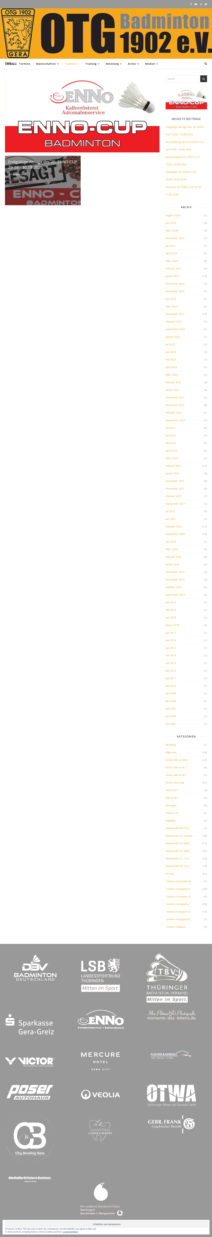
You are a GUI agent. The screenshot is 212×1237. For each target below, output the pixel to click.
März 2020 (172, 549)
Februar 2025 (173, 268)
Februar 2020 (173, 556)
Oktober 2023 (174, 321)
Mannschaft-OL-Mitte (178, 843)
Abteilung (112, 63)
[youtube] (196, 4)
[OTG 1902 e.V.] (106, 33)
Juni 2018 (171, 617)
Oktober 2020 (174, 526)
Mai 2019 (171, 609)
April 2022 (171, 450)
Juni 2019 (171, 602)
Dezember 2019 (175, 572)
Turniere (70, 63)
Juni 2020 (171, 541)
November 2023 (175, 314)
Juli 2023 (170, 344)
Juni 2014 (171, 655)
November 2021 (175, 488)
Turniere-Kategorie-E (178, 919)
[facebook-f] (191, 4)
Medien (150, 63)
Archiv (132, 63)
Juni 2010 (171, 685)
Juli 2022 (170, 427)
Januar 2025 (172, 276)
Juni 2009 (171, 693)
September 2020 (175, 534)
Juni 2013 (171, 663)
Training (91, 63)
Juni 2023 (171, 351)
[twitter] (206, 4)
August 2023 (173, 336)
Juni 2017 (171, 632)
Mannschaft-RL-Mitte (178, 850)
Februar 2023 (173, 382)
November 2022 (175, 405)
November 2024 (175, 291)
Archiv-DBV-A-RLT (176, 767)
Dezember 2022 (175, 397)
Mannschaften (46, 63)
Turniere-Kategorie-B (178, 896)
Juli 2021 (170, 511)
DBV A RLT (172, 790)
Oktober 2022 (174, 412)
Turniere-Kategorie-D (178, 911)
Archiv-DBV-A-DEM (176, 759)
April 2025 (171, 253)
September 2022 (175, 420)
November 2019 (175, 579)
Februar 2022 (173, 465)
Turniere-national (175, 926)
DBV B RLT (172, 797)
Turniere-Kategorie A (178, 888)
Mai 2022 (171, 443)
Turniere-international (178, 881)
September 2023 (175, 329)
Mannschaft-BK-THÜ (177, 828)
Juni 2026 (171, 223)
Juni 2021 (171, 518)
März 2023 (172, 374)
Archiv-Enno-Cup (175, 782)
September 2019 (175, 594)
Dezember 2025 (175, 238)
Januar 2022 (172, 473)
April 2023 (171, 367)
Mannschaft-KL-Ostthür (179, 835)
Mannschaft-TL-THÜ (177, 858)
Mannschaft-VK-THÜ (177, 866)
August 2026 (173, 215)
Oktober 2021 (174, 496)
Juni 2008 (171, 701)
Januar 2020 (172, 564)
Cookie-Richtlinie (70, 1231)
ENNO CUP (172, 813)
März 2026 (172, 230)
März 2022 (172, 458)
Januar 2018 (172, 625)
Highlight (171, 820)
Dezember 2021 (175, 480)
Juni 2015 (171, 647)
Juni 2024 (171, 298)
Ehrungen (171, 805)
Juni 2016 (171, 640)
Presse (170, 873)
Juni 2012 (171, 670)
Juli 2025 (170, 245)
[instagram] (201, 4)
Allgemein (171, 752)
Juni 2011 (171, 678)
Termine (24, 63)
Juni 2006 (171, 716)
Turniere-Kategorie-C (178, 904)
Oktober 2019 (174, 587)
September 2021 (175, 503)
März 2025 (172, 260)
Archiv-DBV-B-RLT (176, 775)
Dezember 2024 (175, 283)
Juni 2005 (171, 723)
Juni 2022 (171, 435)
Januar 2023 (172, 389)
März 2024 (172, 306)
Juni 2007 (171, 708)
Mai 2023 (171, 359)
